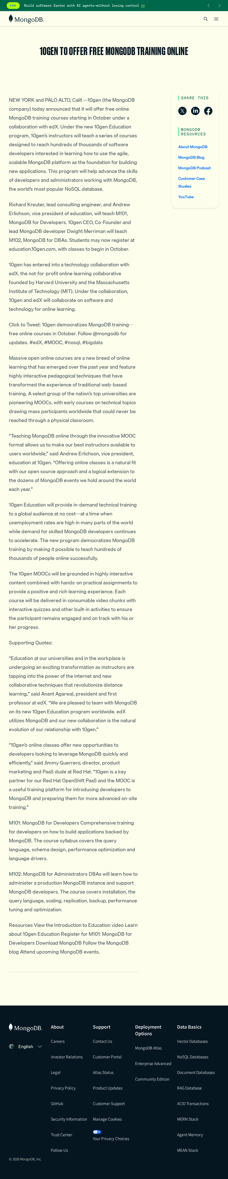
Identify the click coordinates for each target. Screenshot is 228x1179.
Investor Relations (67, 1056)
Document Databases (196, 1072)
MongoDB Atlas (148, 1048)
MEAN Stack (187, 1150)
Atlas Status (103, 1072)
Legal (56, 1072)
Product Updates (107, 1088)
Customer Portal (107, 1056)
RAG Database (189, 1088)
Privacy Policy (63, 1088)
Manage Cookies (107, 1119)
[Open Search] (206, 19)
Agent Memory (190, 1134)
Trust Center (61, 1134)
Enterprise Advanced (153, 1063)
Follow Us (59, 1150)
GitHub (57, 1103)
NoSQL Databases (192, 1056)
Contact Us (102, 1041)
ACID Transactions (193, 1103)
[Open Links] (216, 19)
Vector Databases (192, 1041)
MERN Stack (187, 1119)
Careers (58, 1041)
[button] (31, 1046)
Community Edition (152, 1079)
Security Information (69, 1119)
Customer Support (109, 1103)
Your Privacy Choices (111, 1138)
